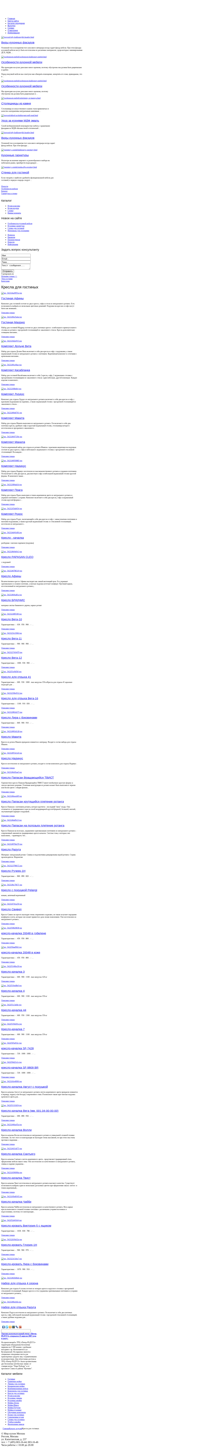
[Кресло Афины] (11, 571)
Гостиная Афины (12, 298)
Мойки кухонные (14, 1410)
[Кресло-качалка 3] (11, 966)
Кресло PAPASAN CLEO (17, 557)
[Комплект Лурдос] (11, 389)
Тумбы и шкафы (14, 1422)
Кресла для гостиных (16, 1393)
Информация (13, 244)
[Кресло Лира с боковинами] (11, 712)
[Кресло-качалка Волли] (11, 1124)
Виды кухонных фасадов (17, 42)
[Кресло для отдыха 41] (11, 671)
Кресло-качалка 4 (13, 991)
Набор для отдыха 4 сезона (19, 1283)
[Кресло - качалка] (11, 532)
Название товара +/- (9, 276)
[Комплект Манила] (11, 437)
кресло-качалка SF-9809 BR (19, 1067)
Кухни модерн (13, 208)
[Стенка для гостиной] (19, 167)
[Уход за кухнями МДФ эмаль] (19, 115)
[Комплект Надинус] (11, 461)
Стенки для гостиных (16, 1419)
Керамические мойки (16, 1386)
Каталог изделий (15, 1428)
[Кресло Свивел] (11, 904)
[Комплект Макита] (11, 413)
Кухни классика (14, 206)
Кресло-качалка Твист (16, 1178)
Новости (11, 242)
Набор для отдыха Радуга (18, 1307)
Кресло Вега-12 (11, 657)
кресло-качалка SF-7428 (17, 1048)
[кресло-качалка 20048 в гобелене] (11, 928)
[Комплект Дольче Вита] (11, 341)
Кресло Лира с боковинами (19, 717)
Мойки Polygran (14, 1407)
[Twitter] (7, 1327)
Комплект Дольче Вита (16, 346)
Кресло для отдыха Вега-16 (19, 698)
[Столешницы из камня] (21, 98)
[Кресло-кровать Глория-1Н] (11, 1239)
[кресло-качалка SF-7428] (11, 1043)
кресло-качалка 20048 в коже (20, 952)
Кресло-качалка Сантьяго (18, 1154)
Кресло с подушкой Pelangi (19, 890)
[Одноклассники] (10, 1327)
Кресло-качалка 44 (13, 1010)
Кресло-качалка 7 (13, 1029)
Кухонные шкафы (15, 1400)
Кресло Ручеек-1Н (13, 871)
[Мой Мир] (13, 1327)
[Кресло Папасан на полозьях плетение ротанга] (11, 820)
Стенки (10, 211)
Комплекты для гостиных (18, 1391)
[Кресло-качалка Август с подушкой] (11, 1081)
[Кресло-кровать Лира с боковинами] (11, 1259)
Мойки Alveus (13, 1403)
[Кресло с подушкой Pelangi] (11, 885)
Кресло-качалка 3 (13, 971)
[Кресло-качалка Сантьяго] (11, 1148)
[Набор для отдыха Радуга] (11, 1302)
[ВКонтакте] (3, 1327)
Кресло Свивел (11, 909)
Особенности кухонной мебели (21, 62)
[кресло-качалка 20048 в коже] (11, 947)
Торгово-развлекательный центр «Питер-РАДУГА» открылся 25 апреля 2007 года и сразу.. (19, 1336)
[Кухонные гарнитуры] (19, 150)
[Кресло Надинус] (11, 753)
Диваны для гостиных (16, 1384)
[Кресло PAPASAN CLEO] (11, 551)
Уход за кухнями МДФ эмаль (20, 120)
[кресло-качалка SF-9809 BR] (11, 1062)
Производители (14, 240)
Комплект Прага (12, 490)
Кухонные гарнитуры (15, 155)
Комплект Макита (12, 418)
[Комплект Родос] (11, 508)
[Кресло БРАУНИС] (11, 595)
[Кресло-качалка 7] (11, 1024)
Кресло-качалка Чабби (16, 1201)
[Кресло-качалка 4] (11, 985)
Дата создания (7, 279)
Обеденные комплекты (17, 1412)
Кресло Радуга (11, 849)
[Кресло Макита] (11, 731)
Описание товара (8, 313)
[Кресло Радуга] (11, 844)
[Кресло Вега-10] (11, 614)
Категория (5, 281)
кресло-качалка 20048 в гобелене (23, 933)
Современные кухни (16, 1417)
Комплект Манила (13, 442)
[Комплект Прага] (11, 484)
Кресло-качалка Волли (16, 1130)
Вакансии (11, 237)
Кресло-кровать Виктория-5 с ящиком (26, 1225)
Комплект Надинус (13, 466)
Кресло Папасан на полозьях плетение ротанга (32, 825)
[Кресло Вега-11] (11, 633)
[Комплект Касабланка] (11, 365)
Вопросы (11, 235)
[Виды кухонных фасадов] (17, 37)
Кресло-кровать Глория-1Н (19, 1244)
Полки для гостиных (16, 1415)
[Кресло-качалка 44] (11, 1005)
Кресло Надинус (12, 758)
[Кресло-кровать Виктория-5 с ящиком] (11, 1220)
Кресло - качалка (12, 537)
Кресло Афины (11, 576)
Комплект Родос (12, 514)
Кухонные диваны (15, 1398)
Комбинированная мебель (18, 1388)
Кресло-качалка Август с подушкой (24, 1086)
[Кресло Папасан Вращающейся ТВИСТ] (11, 772)
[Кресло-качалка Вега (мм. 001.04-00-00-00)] (11, 1105)
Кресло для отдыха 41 (16, 677)
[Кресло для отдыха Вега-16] (11, 693)
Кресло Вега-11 (11, 638)
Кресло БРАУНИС (13, 600)
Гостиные (11, 1379)
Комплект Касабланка (15, 370)
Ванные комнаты (14, 213)
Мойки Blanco (13, 1405)
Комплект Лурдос (12, 394)
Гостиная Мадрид (13, 322)
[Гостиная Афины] (11, 293)
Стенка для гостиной (15, 172)
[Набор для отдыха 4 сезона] (11, 1278)
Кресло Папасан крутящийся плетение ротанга (32, 801)
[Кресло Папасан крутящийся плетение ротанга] (11, 796)
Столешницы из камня (16, 103)
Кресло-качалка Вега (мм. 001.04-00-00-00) (29, 1110)
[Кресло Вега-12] (11, 652)
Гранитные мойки (15, 1381)
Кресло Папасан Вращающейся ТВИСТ (27, 777)
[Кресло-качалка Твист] (11, 1172)
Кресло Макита (11, 736)
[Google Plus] (20, 1327)
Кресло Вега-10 (11, 619)
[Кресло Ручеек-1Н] (11, 866)
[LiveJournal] (17, 1327)
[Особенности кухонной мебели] (24, 57)
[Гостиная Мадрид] (11, 317)
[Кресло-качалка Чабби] (11, 1196)
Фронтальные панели (16, 1424)
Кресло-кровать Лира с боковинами (24, 1264)
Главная (6, 1428)
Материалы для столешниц (18, 231)
